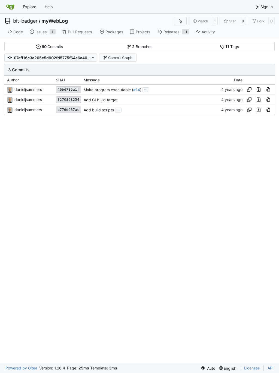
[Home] (10, 7)
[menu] (208, 368)
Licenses (252, 368)
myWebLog (54, 21)
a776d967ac (68, 110)
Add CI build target (101, 99)
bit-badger (25, 21)
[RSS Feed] (180, 21)
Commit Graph (120, 57)
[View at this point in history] (268, 89)
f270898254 (68, 99)
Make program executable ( (108, 89)
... (145, 89)
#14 (136, 89)
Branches (142, 46)
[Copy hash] (249, 89)
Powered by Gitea (21, 368)
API (271, 368)
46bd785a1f (68, 89)
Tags (232, 46)
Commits (52, 46)
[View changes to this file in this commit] (258, 89)
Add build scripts (99, 110)
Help (49, 6)
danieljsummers (28, 89)
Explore (29, 6)
